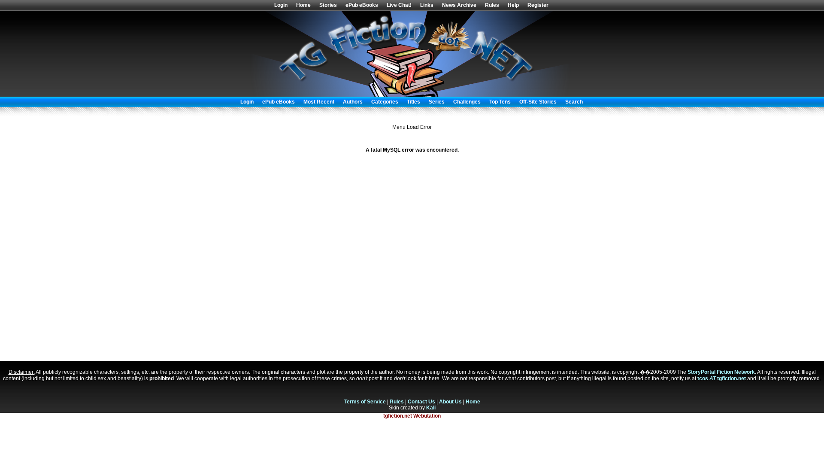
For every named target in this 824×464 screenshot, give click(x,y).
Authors (353, 102)
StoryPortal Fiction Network (721, 372)
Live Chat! (399, 5)
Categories (384, 102)
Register (537, 5)
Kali (431, 408)
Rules (492, 5)
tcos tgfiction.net (721, 378)
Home (303, 5)
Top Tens (500, 102)
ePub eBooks (361, 5)
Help (513, 5)
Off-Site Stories (538, 102)
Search (574, 102)
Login (281, 5)
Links (426, 5)
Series (437, 102)
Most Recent (318, 102)
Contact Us (421, 402)
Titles (413, 102)
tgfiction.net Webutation (412, 416)
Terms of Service (365, 402)
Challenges (467, 102)
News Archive (459, 5)
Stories (328, 5)
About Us (450, 402)
